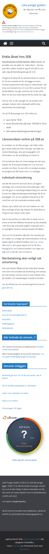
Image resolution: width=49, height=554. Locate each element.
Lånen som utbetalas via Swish (15, 393)
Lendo (40, 242)
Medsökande (7, 328)
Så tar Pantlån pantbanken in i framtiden (19, 385)
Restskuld (6, 319)
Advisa (9, 245)
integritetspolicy (19, 501)
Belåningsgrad (8, 323)
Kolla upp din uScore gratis (24, 460)
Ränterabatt (7, 310)
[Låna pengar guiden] (5, 43)
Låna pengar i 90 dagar (12, 408)
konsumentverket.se (26, 32)
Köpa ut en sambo (10, 400)
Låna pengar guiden (33, 5)
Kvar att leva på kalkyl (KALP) (14, 315)
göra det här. (7, 287)
